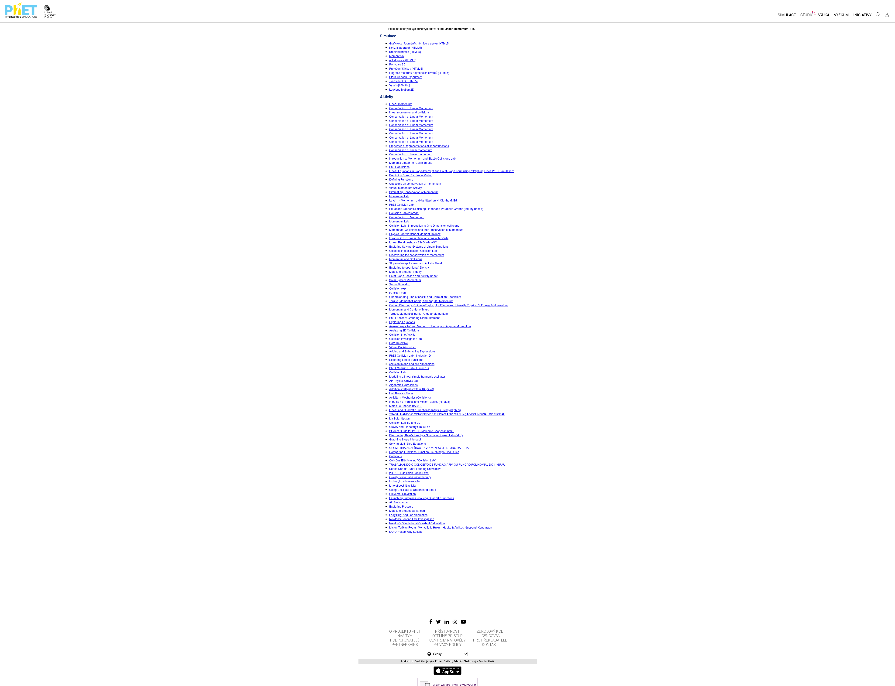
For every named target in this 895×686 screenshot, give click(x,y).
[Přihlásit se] (886, 14)
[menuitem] (786, 16)
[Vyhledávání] (878, 14)
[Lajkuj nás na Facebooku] (431, 621)
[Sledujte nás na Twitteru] (438, 621)
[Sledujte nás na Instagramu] (454, 621)
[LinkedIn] (446, 621)
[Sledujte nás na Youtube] (463, 621)
